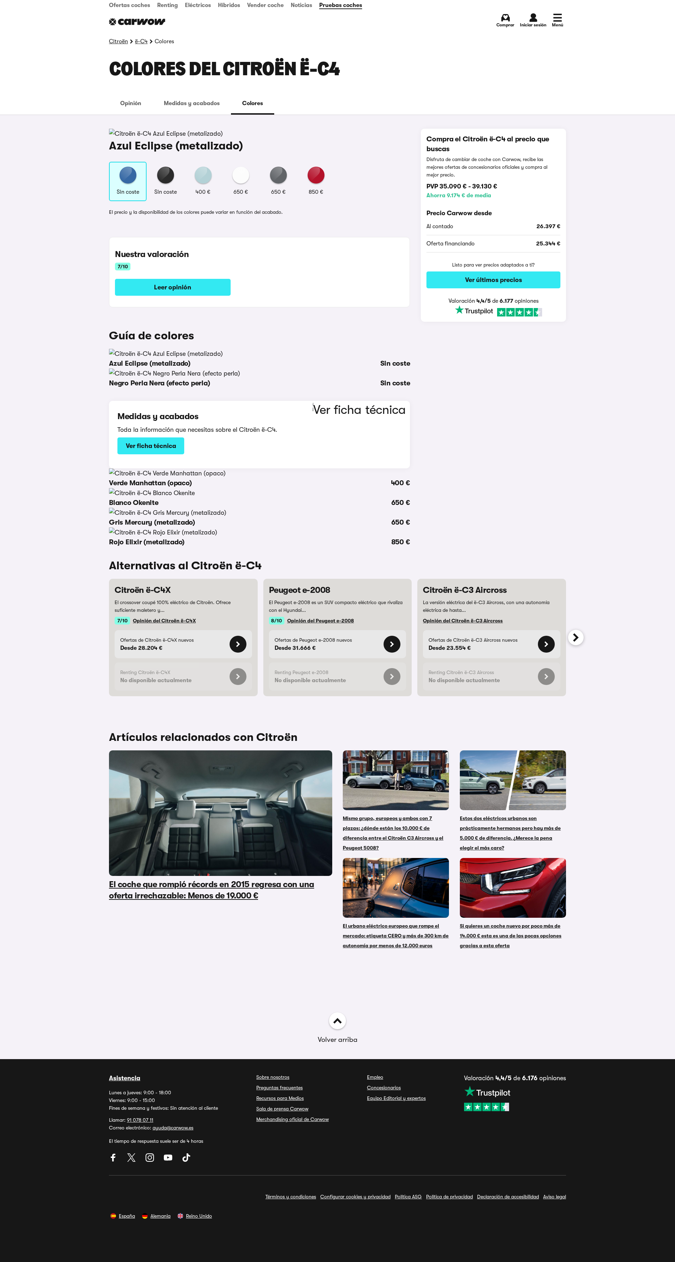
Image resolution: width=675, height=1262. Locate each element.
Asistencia (124, 1078)
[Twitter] (132, 1160)
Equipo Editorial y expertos (396, 1098)
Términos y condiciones (290, 1196)
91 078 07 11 (140, 1120)
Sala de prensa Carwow (282, 1109)
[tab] (131, 103)
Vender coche (265, 5)
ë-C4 (141, 41)
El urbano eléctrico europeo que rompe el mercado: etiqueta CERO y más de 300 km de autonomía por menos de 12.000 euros (396, 935)
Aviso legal (554, 1196)
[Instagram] (150, 1160)
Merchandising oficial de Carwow (292, 1119)
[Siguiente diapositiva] (576, 637)
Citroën (118, 41)
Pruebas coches (340, 5)
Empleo (375, 1077)
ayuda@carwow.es (173, 1127)
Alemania (160, 1216)
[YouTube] (169, 1160)
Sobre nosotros (272, 1077)
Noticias (301, 5)
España (127, 1216)
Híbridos (229, 5)
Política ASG (408, 1196)
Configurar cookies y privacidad (355, 1196)
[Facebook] (114, 1160)
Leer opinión (172, 287)
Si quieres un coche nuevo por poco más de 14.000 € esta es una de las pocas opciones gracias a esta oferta (510, 935)
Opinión (130, 103)
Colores (252, 103)
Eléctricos (198, 5)
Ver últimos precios (493, 279)
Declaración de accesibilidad (508, 1196)
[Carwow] (137, 22)
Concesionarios (384, 1087)
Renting (167, 5)
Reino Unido (199, 1216)
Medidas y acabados (192, 103)
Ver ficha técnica (151, 445)
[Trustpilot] (493, 311)
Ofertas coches (129, 5)
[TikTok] (186, 1160)
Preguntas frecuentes (279, 1087)
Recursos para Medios (280, 1098)
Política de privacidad (449, 1196)
